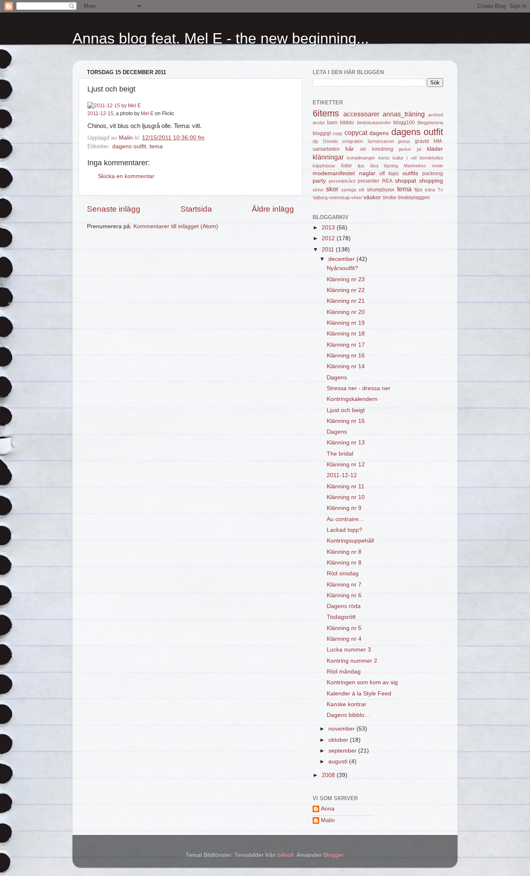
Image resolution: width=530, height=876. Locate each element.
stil (361, 189)
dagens (379, 133)
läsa (374, 165)
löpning (391, 165)
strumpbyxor (381, 190)
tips (418, 190)
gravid (422, 141)
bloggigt (322, 133)
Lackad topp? (344, 530)
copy (337, 133)
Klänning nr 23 (346, 279)
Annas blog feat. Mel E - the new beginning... (220, 38)
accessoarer (361, 114)
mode (437, 165)
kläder (435, 149)
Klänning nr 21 (346, 301)
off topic (389, 173)
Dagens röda (344, 606)
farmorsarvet (381, 141)
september (343, 751)
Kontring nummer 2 (352, 661)
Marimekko (415, 165)
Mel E (147, 113)
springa (348, 189)
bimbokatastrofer (374, 122)
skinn (318, 189)
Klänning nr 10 (346, 497)
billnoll (285, 855)
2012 (329, 238)
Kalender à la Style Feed (359, 693)
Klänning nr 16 (346, 355)
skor (332, 189)
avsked (435, 114)
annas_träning (404, 114)
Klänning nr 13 (346, 442)
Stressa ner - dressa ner (358, 388)
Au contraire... (345, 519)
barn (332, 122)
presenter (368, 181)
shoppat (405, 181)
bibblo (347, 122)
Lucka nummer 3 (349, 650)
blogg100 (404, 122)
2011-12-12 (342, 475)
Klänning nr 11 (345, 486)
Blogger (333, 855)
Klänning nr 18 (346, 334)
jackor (405, 149)
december (342, 259)
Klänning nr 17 (346, 345)
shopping (431, 181)
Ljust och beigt (346, 410)
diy (315, 141)
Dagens (337, 377)
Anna (328, 809)
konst (384, 157)
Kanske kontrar (346, 704)
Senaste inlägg (113, 209)
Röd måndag (344, 671)
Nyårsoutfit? (342, 268)
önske (389, 197)
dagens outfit (129, 146)
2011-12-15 (100, 113)
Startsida (196, 209)
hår (349, 149)
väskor (372, 197)
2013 (329, 227)
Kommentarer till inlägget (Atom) (175, 226)
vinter (356, 197)
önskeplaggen (414, 197)
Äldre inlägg (273, 209)
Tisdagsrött (341, 617)
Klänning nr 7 (344, 585)
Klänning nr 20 (346, 312)
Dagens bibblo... (348, 715)
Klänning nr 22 (346, 290)
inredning (382, 149)
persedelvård (342, 181)
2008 (329, 775)
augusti (338, 761)
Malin (328, 820)
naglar (367, 173)
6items (326, 113)
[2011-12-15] (114, 106)
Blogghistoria (430, 122)
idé (363, 149)
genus (404, 141)
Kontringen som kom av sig (362, 682)
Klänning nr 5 (344, 628)
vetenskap (339, 197)
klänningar (328, 157)
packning (432, 173)
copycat (355, 132)
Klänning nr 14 (346, 366)
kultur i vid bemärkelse (418, 157)
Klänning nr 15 (346, 421)
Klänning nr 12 (346, 464)
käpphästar (324, 165)
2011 (329, 249)
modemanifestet (334, 173)
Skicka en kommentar (126, 176)
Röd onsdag (343, 573)
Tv (440, 189)
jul (419, 149)
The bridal (340, 454)
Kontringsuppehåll (350, 541)
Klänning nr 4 (344, 639)
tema (156, 146)
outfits (410, 173)
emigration (352, 141)
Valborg (320, 197)
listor (346, 166)
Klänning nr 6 (344, 595)
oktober (339, 740)
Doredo (330, 141)
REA (387, 181)
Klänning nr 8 (344, 552)
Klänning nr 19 (346, 323)
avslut (319, 122)
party (319, 181)
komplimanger (361, 157)
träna (430, 189)
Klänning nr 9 (344, 508)
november (342, 729)
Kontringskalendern (352, 399)
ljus (361, 165)
